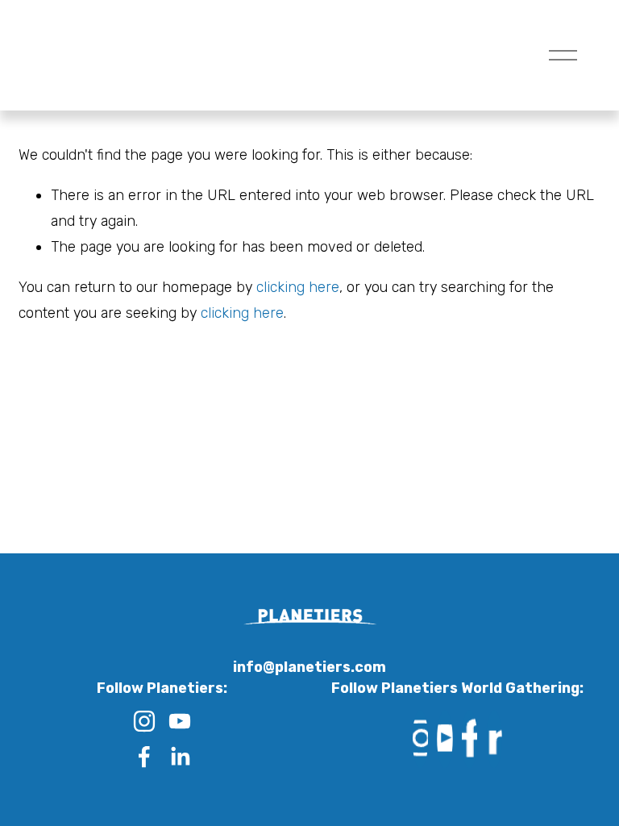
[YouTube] (179, 721)
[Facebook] (144, 756)
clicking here (297, 286)
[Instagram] (144, 721)
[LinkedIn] (179, 756)
